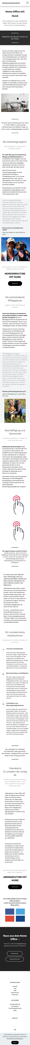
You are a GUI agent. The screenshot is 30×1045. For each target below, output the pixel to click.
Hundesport (15, 1006)
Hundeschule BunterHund (11, 3)
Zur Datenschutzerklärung (15, 1038)
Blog (15, 1010)
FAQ (15, 988)
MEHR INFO (15, 283)
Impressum (15, 994)
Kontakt (15, 986)
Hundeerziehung (15, 1004)
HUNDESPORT (14, 953)
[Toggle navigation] (27, 2)
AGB (15, 990)
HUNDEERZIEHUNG (15, 959)
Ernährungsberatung (15, 1008)
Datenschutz (15, 992)
